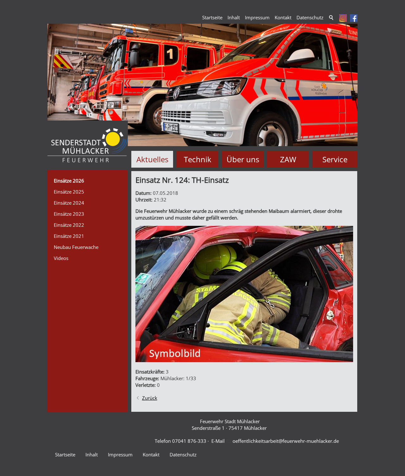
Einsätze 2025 (69, 192)
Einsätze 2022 (69, 225)
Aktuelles (152, 159)
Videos (61, 258)
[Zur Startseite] (87, 145)
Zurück (149, 398)
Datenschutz (309, 17)
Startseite (212, 17)
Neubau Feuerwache (76, 247)
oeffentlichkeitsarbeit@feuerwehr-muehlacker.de (286, 441)
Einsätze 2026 (69, 180)
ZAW (288, 159)
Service (334, 159)
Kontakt (283, 17)
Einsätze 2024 (69, 203)
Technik (197, 159)
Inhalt (233, 17)
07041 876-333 (189, 441)
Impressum (257, 17)
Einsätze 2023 (69, 214)
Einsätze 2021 (69, 236)
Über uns (243, 159)
